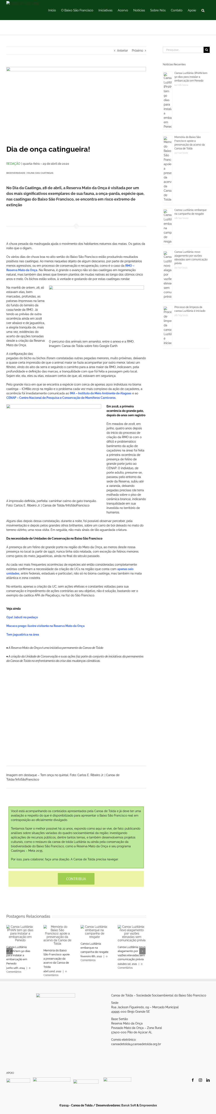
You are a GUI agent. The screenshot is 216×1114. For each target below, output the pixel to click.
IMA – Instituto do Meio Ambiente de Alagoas (100, 393)
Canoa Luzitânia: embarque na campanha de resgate (94, 947)
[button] (202, 10)
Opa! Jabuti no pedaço (22, 617)
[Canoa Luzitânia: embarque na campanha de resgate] (94, 931)
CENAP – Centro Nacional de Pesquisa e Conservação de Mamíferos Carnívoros (61, 397)
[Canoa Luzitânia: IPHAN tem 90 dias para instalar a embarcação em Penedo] (20, 933)
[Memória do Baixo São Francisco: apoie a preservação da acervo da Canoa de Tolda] (57, 934)
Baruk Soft (128, 1105)
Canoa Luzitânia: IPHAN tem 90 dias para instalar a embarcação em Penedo (18, 955)
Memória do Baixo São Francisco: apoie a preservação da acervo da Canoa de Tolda (56, 958)
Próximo (137, 50)
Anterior (122, 50)
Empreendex (148, 1105)
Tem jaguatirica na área (22, 634)
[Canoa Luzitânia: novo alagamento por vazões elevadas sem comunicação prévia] (132, 933)
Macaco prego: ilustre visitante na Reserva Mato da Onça (45, 626)
